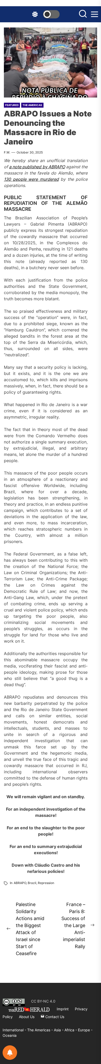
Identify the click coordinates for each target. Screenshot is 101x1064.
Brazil (32, 883)
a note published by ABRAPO (37, 166)
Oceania (10, 1035)
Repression (46, 883)
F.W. (7, 152)
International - (15, 1030)
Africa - (71, 1030)
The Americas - (40, 1030)
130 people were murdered (31, 179)
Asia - (59, 1030)
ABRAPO (20, 883)
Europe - (85, 1030)
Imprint (63, 1009)
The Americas (32, 105)
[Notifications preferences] (10, 1052)
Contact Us (54, 1016)
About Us (26, 1016)
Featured (12, 105)
